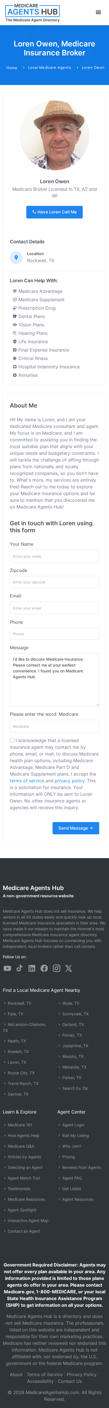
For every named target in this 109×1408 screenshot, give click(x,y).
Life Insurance (32, 341)
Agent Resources (77, 1199)
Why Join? (71, 1146)
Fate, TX (15, 1013)
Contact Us (70, 1381)
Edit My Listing (75, 1135)
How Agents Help (23, 1135)
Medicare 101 (19, 1124)
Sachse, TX (18, 1094)
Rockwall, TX (19, 1003)
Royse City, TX (21, 1072)
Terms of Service (45, 1374)
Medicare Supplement (41, 299)
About (16, 1374)
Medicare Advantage (39, 291)
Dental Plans (31, 316)
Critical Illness (32, 358)
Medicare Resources (26, 1199)
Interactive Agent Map (28, 1220)
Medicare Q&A (20, 1146)
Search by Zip (74, 1088)
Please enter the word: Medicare (44, 714)
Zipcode (18, 570)
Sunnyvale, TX (75, 1013)
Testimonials (18, 1188)
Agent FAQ (71, 1178)
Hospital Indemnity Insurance (48, 366)
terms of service (27, 780)
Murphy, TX (72, 1056)
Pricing (68, 1156)
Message (19, 647)
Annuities (27, 375)
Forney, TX (71, 1035)
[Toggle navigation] (98, 12)
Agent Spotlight (21, 1209)
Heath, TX (16, 1041)
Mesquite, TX (73, 1067)
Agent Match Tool (23, 1178)
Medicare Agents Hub (33, 887)
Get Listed (71, 1188)
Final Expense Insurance (43, 350)
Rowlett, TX (18, 1051)
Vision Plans (30, 325)
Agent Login (72, 1124)
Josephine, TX (74, 1045)
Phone (16, 622)
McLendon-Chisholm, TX (24, 1027)
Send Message (73, 828)
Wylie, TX (70, 1003)
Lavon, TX (16, 1062)
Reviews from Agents (81, 1167)
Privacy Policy (82, 1374)
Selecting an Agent (24, 1167)
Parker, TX (71, 1077)
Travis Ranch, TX (23, 1083)
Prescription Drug (36, 308)
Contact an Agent (23, 1231)
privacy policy (69, 780)
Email (15, 596)
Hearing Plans (32, 333)
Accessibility (40, 1381)
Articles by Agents (24, 1156)
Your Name (21, 544)
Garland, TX (72, 1024)
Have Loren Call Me (56, 212)
